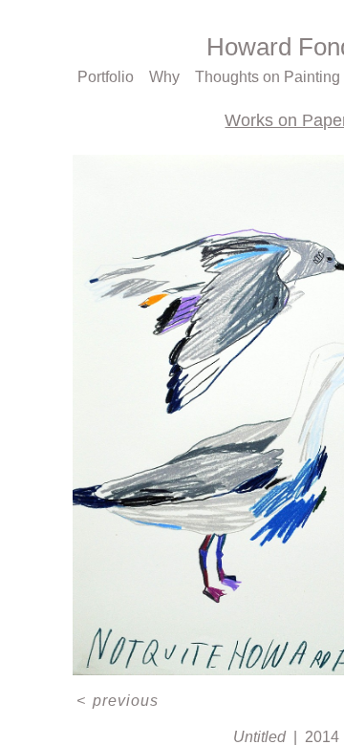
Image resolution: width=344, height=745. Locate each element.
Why (164, 77)
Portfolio (105, 77)
